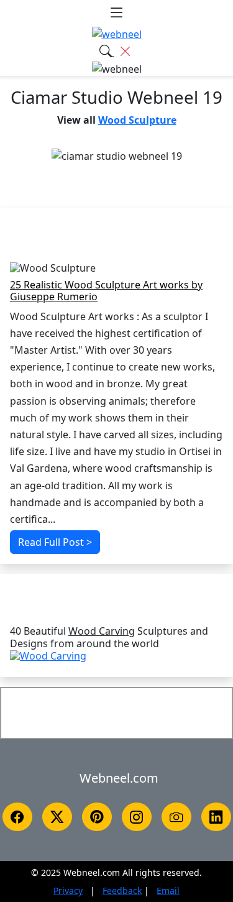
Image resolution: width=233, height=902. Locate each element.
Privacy (68, 890)
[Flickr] (176, 817)
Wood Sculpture (137, 120)
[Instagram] (137, 817)
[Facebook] (17, 817)
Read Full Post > (55, 542)
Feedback (122, 890)
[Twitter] (57, 817)
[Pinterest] (97, 817)
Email (168, 890)
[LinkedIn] (216, 817)
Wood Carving (101, 631)
